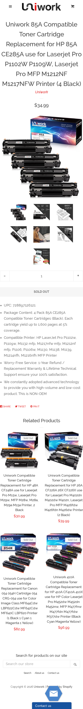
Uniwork (41, 92)
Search (27, 673)
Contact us (53, 673)
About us (39, 673)
